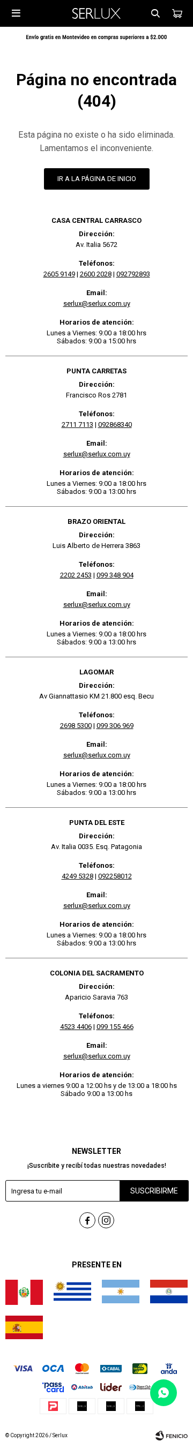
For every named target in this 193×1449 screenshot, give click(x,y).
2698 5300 (76, 726)
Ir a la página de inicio (96, 179)
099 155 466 (114, 1027)
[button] (155, 13)
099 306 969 (114, 726)
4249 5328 (77, 876)
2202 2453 (76, 575)
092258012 (115, 876)
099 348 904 (114, 575)
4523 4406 (76, 1027)
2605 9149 (59, 274)
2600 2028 (96, 274)
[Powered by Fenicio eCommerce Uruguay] (171, 1436)
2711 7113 (77, 425)
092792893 (133, 274)
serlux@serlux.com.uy (96, 303)
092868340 (115, 425)
